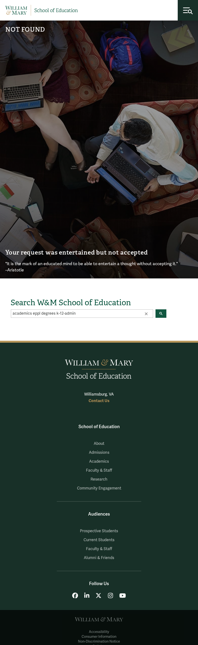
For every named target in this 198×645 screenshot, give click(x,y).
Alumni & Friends (99, 557)
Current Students (99, 540)
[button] (146, 313)
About (99, 443)
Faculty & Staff (99, 470)
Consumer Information (99, 637)
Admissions (99, 452)
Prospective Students (99, 531)
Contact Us (99, 400)
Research (99, 479)
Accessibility (99, 632)
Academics (99, 461)
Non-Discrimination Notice (99, 641)
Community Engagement (99, 488)
